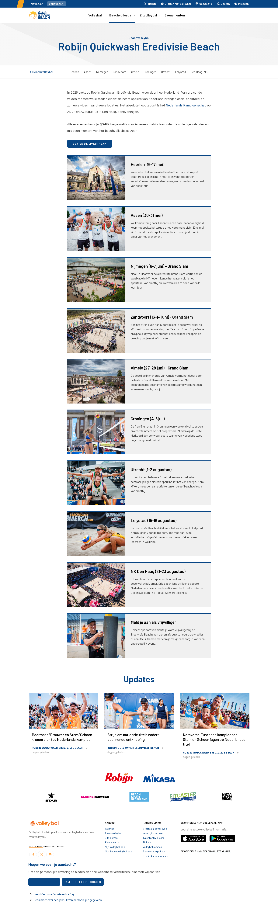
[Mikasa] (159, 777)
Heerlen (74, 72)
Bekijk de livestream (89, 143)
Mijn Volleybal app (115, 846)
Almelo (134, 72)
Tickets (147, 842)
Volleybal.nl (56, 3)
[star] (51, 797)
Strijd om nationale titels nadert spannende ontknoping (133, 737)
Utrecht (166, 72)
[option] (51, 797)
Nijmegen (102, 72)
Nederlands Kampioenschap (186, 105)
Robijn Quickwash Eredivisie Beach (57, 747)
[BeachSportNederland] (139, 797)
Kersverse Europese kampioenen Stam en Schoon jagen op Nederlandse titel (214, 739)
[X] (41, 854)
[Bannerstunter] (95, 797)
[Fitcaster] (183, 797)
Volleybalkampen (152, 846)
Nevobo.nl (37, 3)
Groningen (150, 72)
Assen (88, 72)
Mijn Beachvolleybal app (118, 851)
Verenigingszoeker (153, 833)
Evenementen (175, 15)
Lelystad (180, 72)
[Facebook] (33, 854)
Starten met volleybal (155, 828)
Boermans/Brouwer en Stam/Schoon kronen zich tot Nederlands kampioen (62, 737)
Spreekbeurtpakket (154, 851)
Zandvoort (119, 72)
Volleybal (95, 15)
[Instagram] (50, 854)
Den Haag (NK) (199, 72)
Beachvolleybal (120, 15)
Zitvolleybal (148, 15)
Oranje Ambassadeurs (155, 856)
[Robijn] (119, 777)
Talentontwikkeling (154, 837)
